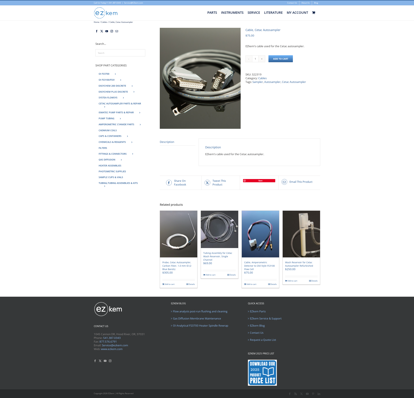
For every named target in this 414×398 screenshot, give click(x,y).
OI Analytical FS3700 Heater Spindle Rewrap (200, 325)
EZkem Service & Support (266, 318)
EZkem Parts (258, 311)
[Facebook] (96, 31)
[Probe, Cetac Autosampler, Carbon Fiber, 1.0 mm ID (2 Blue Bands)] (178, 234)
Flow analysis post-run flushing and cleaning (200, 311)
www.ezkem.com (112, 349)
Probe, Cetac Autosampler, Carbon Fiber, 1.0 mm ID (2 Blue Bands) (176, 266)
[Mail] (116, 31)
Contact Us (256, 332)
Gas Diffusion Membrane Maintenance (197, 318)
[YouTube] (106, 31)
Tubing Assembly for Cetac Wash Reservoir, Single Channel (217, 256)
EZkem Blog (257, 325)
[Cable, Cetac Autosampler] (200, 78)
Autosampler (272, 82)
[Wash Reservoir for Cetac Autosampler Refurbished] (301, 234)
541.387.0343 (112, 338)
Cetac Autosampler (294, 82)
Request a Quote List (263, 340)
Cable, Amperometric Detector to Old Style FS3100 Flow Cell (259, 266)
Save (260, 180)
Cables (262, 78)
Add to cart (280, 58)
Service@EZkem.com (133, 2)
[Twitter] (101, 31)
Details (192, 284)
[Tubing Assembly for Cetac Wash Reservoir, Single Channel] (219, 229)
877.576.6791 (108, 341)
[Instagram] (111, 31)
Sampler (257, 82)
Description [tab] (167, 142)
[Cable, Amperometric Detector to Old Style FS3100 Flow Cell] (260, 234)
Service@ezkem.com (115, 345)
